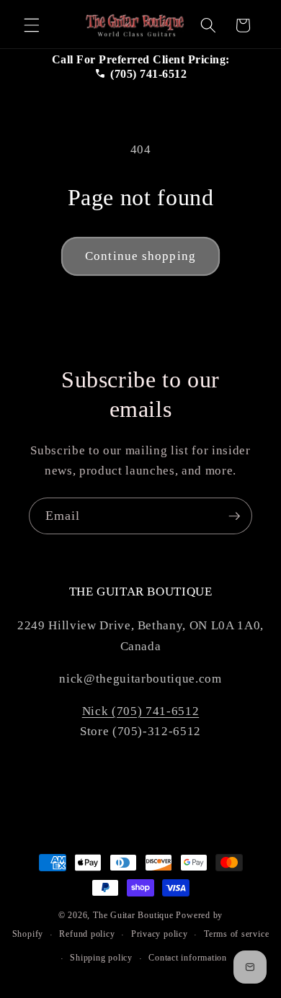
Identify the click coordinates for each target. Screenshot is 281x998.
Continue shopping (140, 256)
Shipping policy (101, 958)
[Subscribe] (234, 516)
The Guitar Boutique (133, 915)
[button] (31, 25)
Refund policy (87, 934)
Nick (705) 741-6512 (141, 711)
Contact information (187, 958)
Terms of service (236, 934)
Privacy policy (159, 934)
